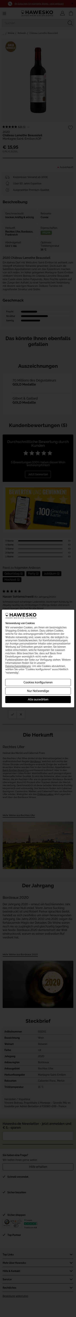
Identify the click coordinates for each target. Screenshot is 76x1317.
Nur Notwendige (38, 691)
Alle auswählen (38, 699)
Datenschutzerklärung (18, 666)
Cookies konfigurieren (38, 682)
